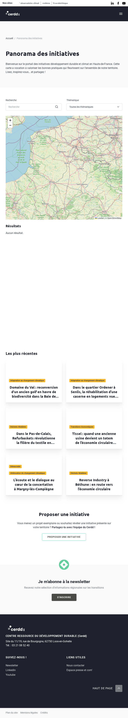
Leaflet (100, 218)
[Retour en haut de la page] (118, 688)
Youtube (10, 674)
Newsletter (12, 665)
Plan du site (12, 712)
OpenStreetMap (114, 218)
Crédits (44, 712)
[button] (10, 120)
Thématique (72, 100)
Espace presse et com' (79, 670)
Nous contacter (75, 665)
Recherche (11, 100)
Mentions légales (29, 712)
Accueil (9, 38)
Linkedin (11, 670)
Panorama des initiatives (29, 38)
